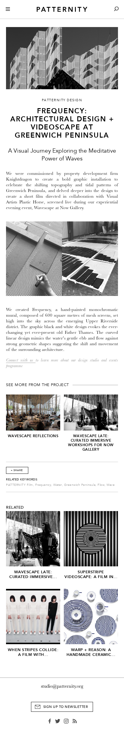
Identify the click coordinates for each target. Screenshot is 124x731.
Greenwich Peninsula (80, 485)
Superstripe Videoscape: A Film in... (90, 574)
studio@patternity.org (62, 686)
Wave (111, 485)
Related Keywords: (22, 479)
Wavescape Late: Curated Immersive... (33, 574)
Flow (101, 485)
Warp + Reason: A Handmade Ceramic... (91, 652)
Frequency (43, 485)
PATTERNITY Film (19, 485)
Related (15, 507)
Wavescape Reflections (33, 436)
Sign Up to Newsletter (65, 707)
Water (57, 485)
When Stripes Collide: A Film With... (33, 652)
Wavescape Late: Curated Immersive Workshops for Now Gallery (91, 443)
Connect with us (21, 360)
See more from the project (37, 384)
